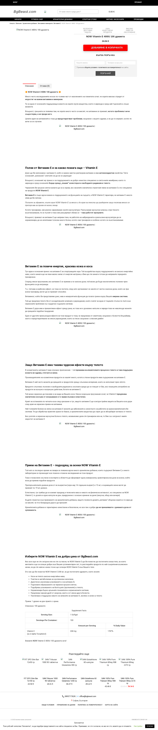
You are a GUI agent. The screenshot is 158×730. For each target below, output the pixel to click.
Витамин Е (57, 23)
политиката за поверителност (109, 67)
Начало (18, 19)
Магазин (19, 23)
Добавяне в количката (107, 47)
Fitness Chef (37, 19)
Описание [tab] (29, 86)
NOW (35, 641)
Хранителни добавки (62, 19)
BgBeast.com (25, 12)
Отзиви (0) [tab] (45, 86)
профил (138, 2)
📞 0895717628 (68, 696)
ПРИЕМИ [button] (150, 726)
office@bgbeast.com (87, 696)
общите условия (90, 67)
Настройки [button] (138, 726)
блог (15, 2)
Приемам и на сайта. (103, 67)
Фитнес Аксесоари (115, 19)
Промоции (138, 19)
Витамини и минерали (45, 23)
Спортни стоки (89, 19)
